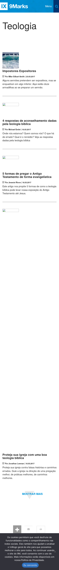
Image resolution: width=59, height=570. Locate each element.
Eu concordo (30, 565)
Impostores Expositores (19, 71)
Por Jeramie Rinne (13, 182)
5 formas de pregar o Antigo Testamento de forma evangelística (26, 175)
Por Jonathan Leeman (14, 463)
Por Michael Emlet (12, 129)
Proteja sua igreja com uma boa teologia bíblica (24, 456)
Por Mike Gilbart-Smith (15, 76)
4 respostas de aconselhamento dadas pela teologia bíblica (29, 122)
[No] (55, 551)
